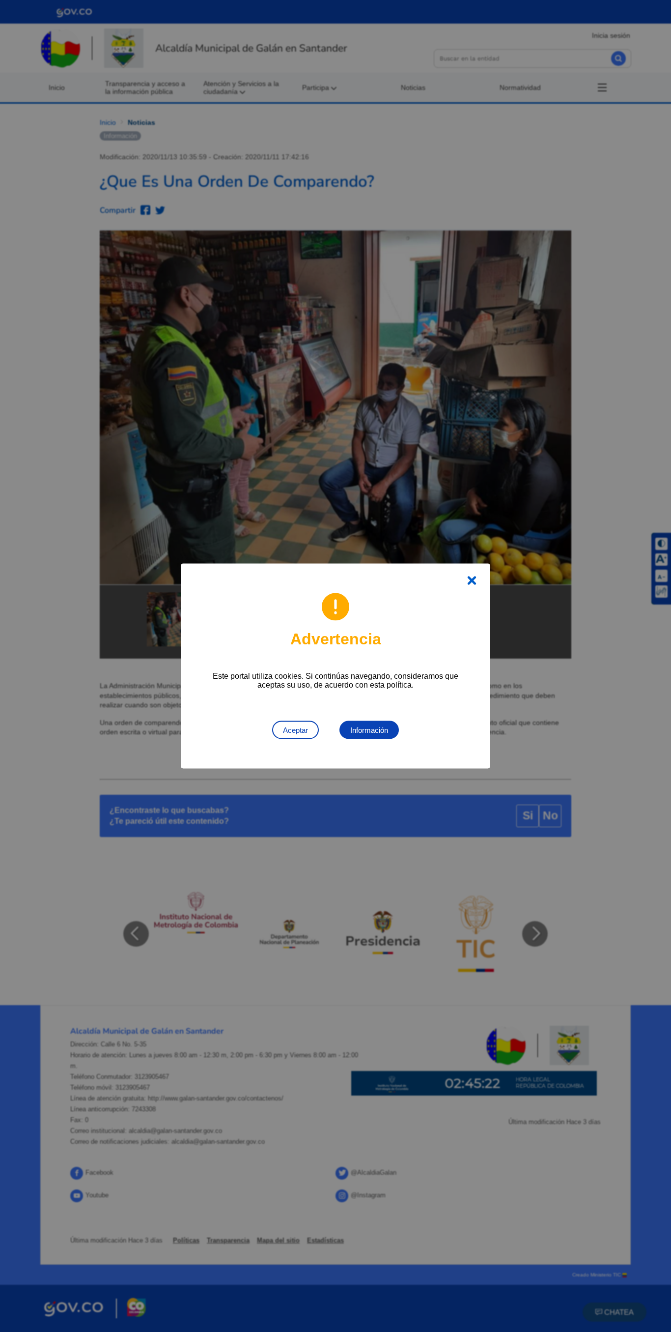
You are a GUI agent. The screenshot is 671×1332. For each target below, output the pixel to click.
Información (369, 730)
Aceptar (295, 730)
